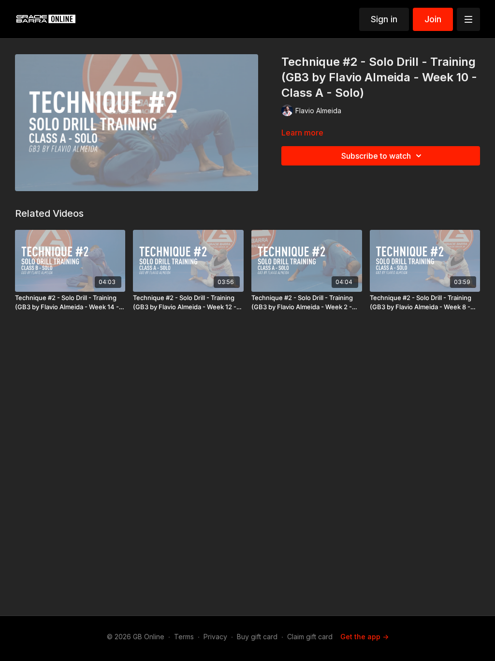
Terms (184, 636)
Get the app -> (364, 636)
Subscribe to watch (376, 156)
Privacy (215, 636)
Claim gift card (310, 636)
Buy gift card (257, 636)
